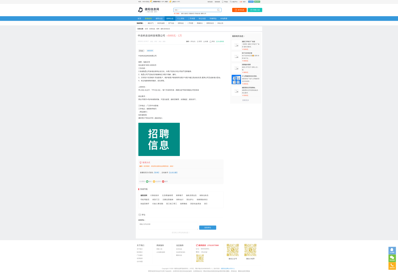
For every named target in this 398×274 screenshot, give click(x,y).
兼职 (182, 13)
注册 (241, 1)
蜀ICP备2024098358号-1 (203, 268)
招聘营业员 (210, 23)
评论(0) (193, 41)
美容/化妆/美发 (195, 204)
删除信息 (179, 255)
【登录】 (156, 172)
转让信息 (202, 18)
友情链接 (140, 258)
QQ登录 (251, 1)
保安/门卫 (155, 199)
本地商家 (223, 18)
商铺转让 (200, 23)
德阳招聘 (150, 50)
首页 (139, 18)
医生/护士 (190, 199)
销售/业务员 (204, 195)
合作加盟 (140, 261)
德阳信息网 (228, 268)
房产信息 (171, 23)
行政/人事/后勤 (157, 204)
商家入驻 (256, 10)
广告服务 (140, 255)
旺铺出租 (197, 13)
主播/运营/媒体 (168, 199)
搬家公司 (203, 13)
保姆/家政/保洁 (202, 199)
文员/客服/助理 (167, 195)
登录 (244, 1)
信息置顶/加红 (180, 252)
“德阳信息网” (178, 268)
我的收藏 (217, 1)
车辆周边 (213, 18)
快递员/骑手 (145, 204)
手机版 (226, 1)
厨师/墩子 (179, 195)
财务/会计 (179, 199)
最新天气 (151, 23)
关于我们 (140, 249)
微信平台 (234, 1)
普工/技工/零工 (171, 204)
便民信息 (159, 18)
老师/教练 (183, 204)
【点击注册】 (173, 172)
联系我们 (140, 252)
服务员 (186, 13)
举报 (213, 41)
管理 (200, 41)
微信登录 (257, 1)
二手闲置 (191, 18)
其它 (205, 204)
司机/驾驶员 (145, 199)
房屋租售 (148, 18)
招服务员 (191, 13)
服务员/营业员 (165, 29)
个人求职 (180, 18)
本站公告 (220, 23)
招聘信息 (170, 18)
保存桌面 (210, 1)
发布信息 (241, 10)
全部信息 (152, 29)
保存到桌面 (161, 23)
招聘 (157, 29)
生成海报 (221, 41)
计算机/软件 (154, 195)
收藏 (206, 41)
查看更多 (245, 100)
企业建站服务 (161, 252)
